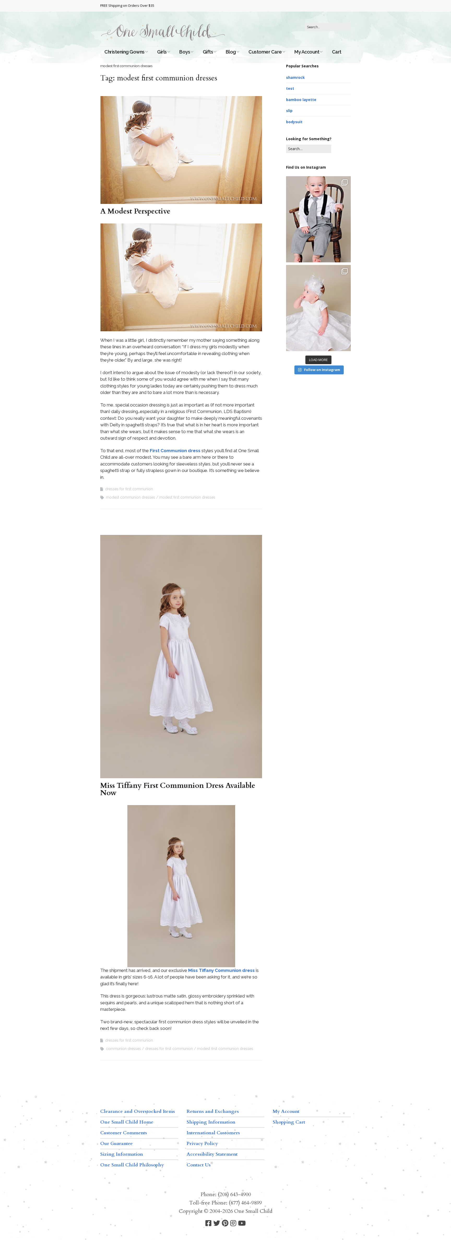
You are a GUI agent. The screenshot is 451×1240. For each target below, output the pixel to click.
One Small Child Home (126, 1122)
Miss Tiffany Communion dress (221, 970)
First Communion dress (175, 450)
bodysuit (294, 121)
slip (289, 110)
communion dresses (123, 1049)
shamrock (295, 77)
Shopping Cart (289, 1122)
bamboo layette (301, 99)
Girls (162, 52)
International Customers (213, 1133)
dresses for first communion (129, 489)
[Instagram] (233, 1223)
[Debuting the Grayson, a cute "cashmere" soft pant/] (318, 219)
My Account (306, 52)
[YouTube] (242, 1223)
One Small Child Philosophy (132, 1165)
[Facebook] (208, 1223)
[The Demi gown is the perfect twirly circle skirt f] (318, 308)
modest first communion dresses (187, 497)
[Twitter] (216, 1223)
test (290, 88)
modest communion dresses (130, 497)
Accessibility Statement (212, 1154)
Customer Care (265, 52)
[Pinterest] (225, 1223)
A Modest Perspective (135, 211)
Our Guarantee (116, 1143)
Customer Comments (123, 1133)
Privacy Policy (202, 1143)
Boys (184, 52)
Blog (231, 52)
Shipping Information (211, 1122)
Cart (336, 52)
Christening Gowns (124, 52)
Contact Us (199, 1165)
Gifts (208, 52)
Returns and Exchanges (213, 1111)
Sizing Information (121, 1154)
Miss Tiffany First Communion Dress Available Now (177, 789)
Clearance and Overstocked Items (137, 1111)
